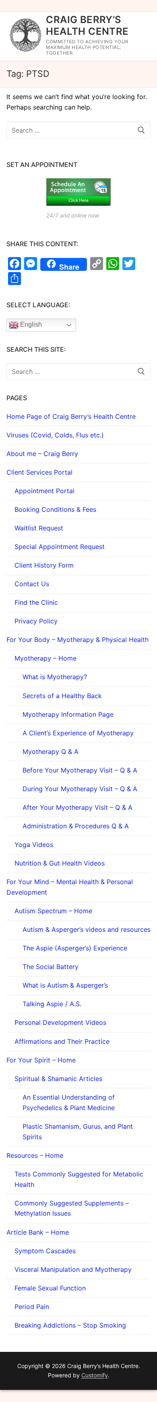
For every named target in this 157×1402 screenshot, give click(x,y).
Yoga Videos (33, 844)
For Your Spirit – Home (41, 1060)
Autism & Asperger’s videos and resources (87, 929)
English (30, 324)
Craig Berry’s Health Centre (87, 25)
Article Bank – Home (37, 1232)
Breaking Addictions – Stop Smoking (70, 1325)
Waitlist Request (38, 528)
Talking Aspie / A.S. (52, 1004)
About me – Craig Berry (42, 454)
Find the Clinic (36, 602)
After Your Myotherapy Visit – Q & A (77, 807)
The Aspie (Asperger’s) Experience (75, 948)
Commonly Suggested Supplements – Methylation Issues (71, 1208)
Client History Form (44, 565)
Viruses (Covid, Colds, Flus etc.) (55, 435)
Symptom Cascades (45, 1251)
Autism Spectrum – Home (53, 911)
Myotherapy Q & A (50, 751)
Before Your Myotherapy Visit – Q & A (80, 770)
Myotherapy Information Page (68, 714)
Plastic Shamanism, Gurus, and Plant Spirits (78, 1131)
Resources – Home (34, 1155)
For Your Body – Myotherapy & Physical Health (77, 640)
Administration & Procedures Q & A (76, 826)
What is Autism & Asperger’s (65, 985)
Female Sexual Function (50, 1288)
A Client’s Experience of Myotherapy (78, 733)
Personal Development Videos (60, 1022)
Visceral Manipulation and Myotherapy (73, 1269)
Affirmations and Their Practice (61, 1041)
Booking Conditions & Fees (55, 509)
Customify (94, 1375)
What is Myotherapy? (55, 677)
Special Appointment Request (59, 547)
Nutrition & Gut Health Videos (59, 863)
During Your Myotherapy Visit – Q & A (80, 789)
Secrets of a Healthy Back (62, 696)
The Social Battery (50, 967)
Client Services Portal (39, 472)
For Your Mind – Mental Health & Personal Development (69, 887)
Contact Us (31, 584)
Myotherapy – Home (45, 658)
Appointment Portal (44, 491)
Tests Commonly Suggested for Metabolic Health (78, 1179)
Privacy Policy (36, 621)
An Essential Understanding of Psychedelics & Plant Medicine (69, 1102)
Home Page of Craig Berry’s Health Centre (71, 416)
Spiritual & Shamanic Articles (58, 1079)
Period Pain (31, 1307)
